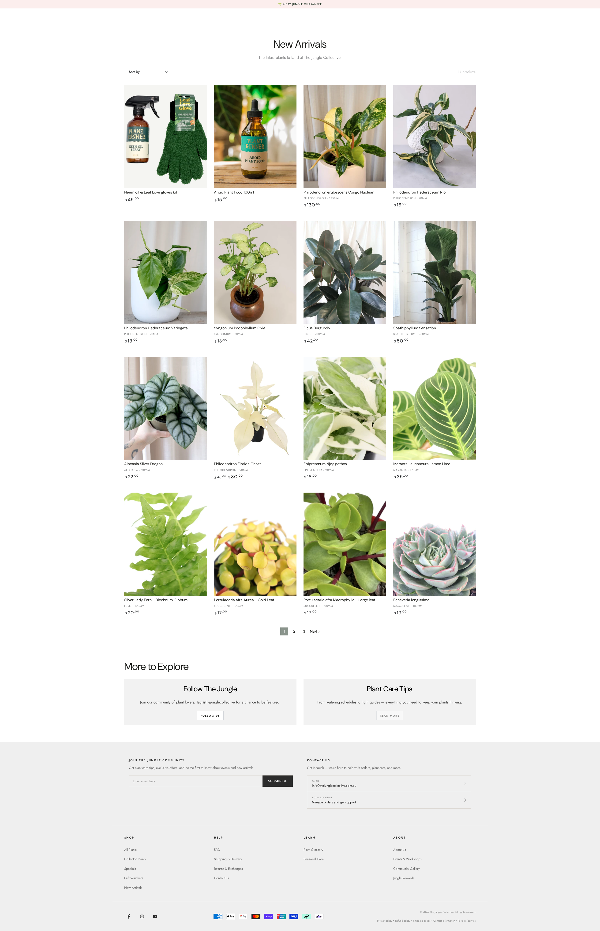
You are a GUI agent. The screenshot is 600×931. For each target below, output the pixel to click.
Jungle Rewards (403, 878)
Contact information (444, 921)
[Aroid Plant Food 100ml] (255, 136)
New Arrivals (133, 887)
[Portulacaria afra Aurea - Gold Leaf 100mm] (255, 544)
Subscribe (277, 781)
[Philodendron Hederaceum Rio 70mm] (434, 136)
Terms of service (467, 921)
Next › (315, 631)
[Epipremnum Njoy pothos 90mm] (345, 408)
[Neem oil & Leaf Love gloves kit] (165, 136)
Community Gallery (406, 868)
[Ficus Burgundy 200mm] (345, 272)
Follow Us (210, 716)
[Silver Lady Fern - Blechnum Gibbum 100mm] (165, 544)
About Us (399, 849)
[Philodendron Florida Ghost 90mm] (255, 408)
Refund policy (402, 921)
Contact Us (221, 878)
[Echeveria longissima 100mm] (434, 544)
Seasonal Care (314, 859)
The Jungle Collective (442, 912)
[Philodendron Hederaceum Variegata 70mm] (165, 272)
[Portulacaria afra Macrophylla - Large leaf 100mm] (345, 544)
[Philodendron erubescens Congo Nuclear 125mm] (345, 136)
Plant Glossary (313, 849)
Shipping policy (421, 921)
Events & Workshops (407, 859)
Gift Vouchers (133, 878)
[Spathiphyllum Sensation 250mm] (434, 272)
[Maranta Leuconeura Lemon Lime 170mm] (434, 408)
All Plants (130, 849)
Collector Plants (135, 859)
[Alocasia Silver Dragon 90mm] (165, 408)
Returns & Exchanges (228, 868)
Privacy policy (384, 921)
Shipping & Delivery (228, 859)
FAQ (217, 849)
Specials (130, 868)
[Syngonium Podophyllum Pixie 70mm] (255, 272)
